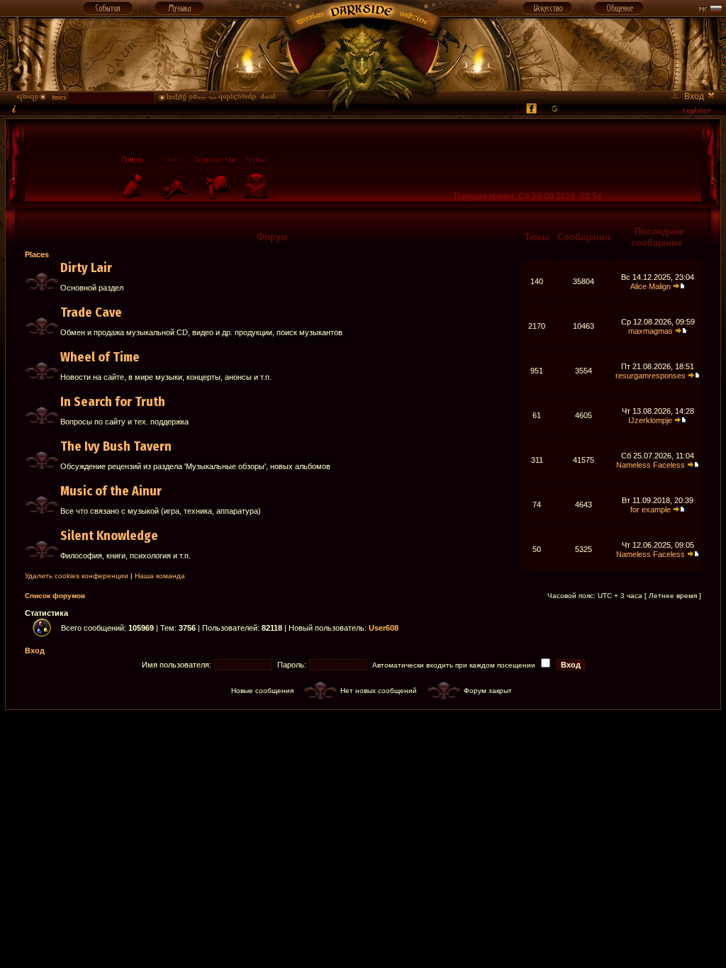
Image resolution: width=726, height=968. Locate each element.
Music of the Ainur (111, 491)
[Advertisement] (363, 742)
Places (37, 254)
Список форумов (55, 596)
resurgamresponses (650, 375)
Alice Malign (650, 286)
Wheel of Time (100, 357)
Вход (35, 650)
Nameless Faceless (650, 465)
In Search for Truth (112, 402)
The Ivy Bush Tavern (116, 446)
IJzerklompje (650, 420)
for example (650, 509)
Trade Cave (91, 312)
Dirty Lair (86, 268)
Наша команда (160, 576)
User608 (383, 628)
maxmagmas (650, 331)
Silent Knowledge (109, 536)
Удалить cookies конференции (76, 576)
